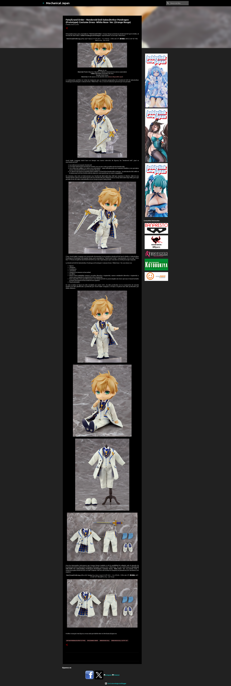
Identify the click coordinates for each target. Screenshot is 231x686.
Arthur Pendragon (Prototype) (75, 640)
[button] (67, 28)
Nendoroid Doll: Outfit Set (119, 640)
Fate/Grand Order (92, 640)
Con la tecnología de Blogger (116, 683)
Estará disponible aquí (115, 77)
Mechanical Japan (58, 3)
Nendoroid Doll (104, 640)
